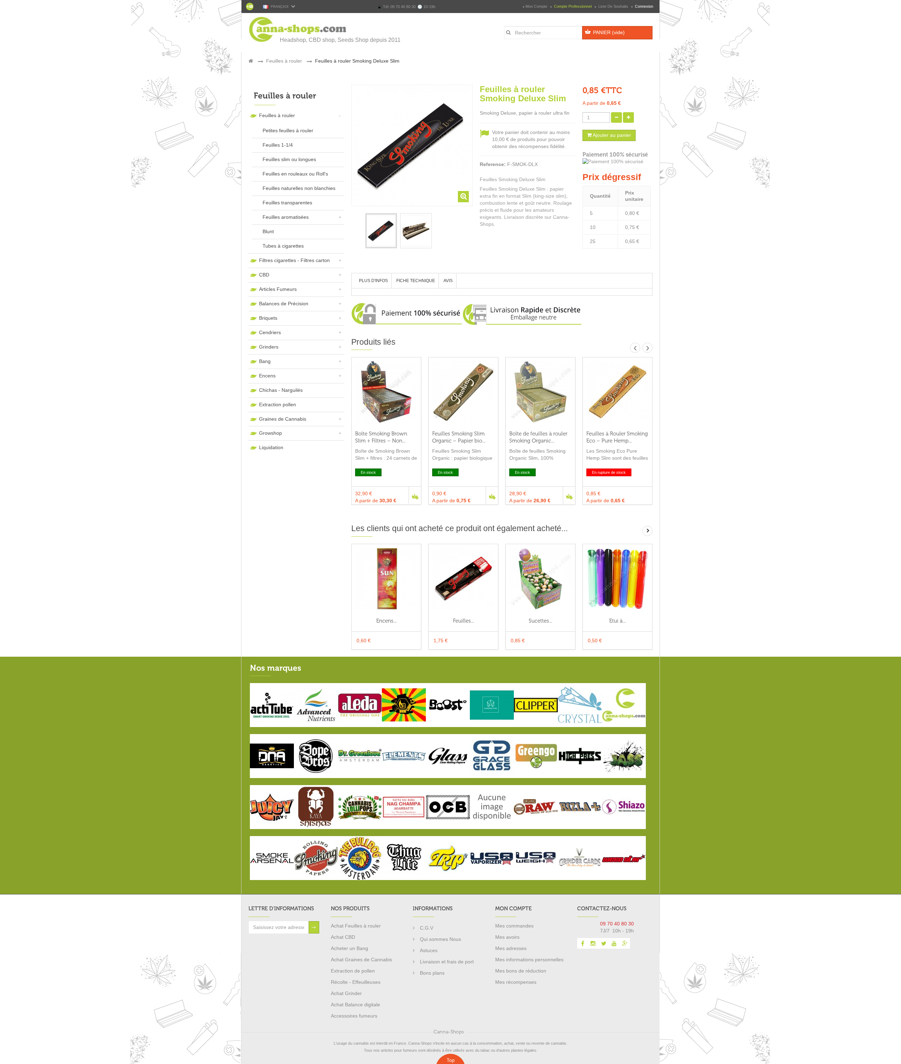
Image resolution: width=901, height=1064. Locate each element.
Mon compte (536, 6)
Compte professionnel (573, 6)
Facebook (582, 943)
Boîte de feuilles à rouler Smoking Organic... (538, 437)
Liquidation (271, 447)
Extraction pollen (277, 404)
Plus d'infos (373, 280)
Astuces (428, 950)
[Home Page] (250, 61)
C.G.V (426, 928)
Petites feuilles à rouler (288, 130)
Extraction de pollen (353, 971)
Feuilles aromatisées (286, 217)
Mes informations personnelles (529, 959)
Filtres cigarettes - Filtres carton (294, 260)
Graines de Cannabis (282, 419)
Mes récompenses (515, 982)
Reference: (493, 164)
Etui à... (617, 621)
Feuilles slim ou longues (289, 159)
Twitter (603, 943)
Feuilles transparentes (287, 202)
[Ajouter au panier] (415, 495)
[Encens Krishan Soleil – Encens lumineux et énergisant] (386, 578)
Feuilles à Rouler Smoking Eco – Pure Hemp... (617, 437)
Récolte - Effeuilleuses (355, 982)
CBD (264, 275)
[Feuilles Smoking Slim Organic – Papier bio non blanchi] (463, 392)
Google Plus (624, 943)
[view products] (272, 704)
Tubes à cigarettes (283, 246)
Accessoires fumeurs (354, 1016)
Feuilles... (463, 621)
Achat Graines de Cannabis (361, 959)
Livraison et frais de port (447, 961)
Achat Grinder (346, 993)
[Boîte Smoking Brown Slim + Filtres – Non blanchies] (386, 392)
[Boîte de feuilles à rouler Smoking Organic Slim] (540, 392)
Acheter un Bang (349, 948)
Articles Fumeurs (278, 289)
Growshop (270, 433)
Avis (448, 280)
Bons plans (432, 973)
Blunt (268, 231)
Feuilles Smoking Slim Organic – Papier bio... (458, 437)
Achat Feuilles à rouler (356, 926)
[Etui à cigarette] (617, 578)
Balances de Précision (283, 303)
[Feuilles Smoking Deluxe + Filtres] (463, 578)
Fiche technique (415, 280)
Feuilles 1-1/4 (278, 145)
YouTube (614, 943)
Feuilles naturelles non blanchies (299, 188)
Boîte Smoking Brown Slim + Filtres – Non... (381, 437)
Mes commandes (514, 926)
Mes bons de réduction (520, 971)
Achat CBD (343, 937)
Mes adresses (511, 948)
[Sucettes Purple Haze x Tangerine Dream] (540, 578)
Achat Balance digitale (355, 1004)
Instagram (593, 943)
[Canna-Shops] (298, 29)
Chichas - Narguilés (281, 390)
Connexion (643, 6)
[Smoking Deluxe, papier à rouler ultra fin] (381, 231)
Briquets (268, 318)
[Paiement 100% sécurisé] (617, 161)
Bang (265, 361)
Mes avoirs (507, 937)
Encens (267, 375)
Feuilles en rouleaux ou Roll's (295, 174)
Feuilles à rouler (277, 115)
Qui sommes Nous (440, 939)
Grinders (268, 347)
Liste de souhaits (613, 6)
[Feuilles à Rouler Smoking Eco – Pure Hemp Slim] (617, 392)
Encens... (386, 621)
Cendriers (270, 332)
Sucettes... (540, 621)
